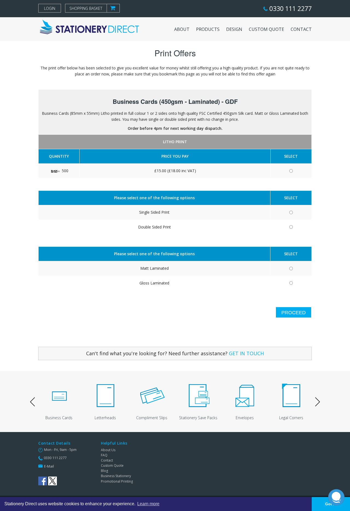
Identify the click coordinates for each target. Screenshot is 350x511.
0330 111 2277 (290, 8)
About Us (108, 450)
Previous (32, 402)
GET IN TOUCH (246, 353)
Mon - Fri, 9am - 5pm (60, 449)
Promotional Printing (117, 481)
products (208, 29)
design (234, 29)
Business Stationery (116, 476)
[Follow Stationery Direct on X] (52, 481)
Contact (107, 460)
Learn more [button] (148, 503)
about (181, 29)
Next (317, 402)
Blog (104, 470)
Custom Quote (112, 465)
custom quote (266, 29)
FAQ (104, 455)
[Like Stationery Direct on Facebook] (42, 481)
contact (301, 29)
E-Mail (49, 466)
